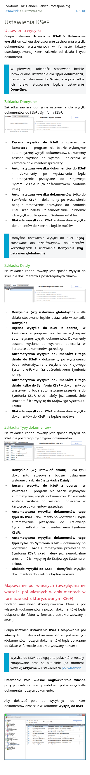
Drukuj (80, 11)
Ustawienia (12, 11)
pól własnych (71, 668)
